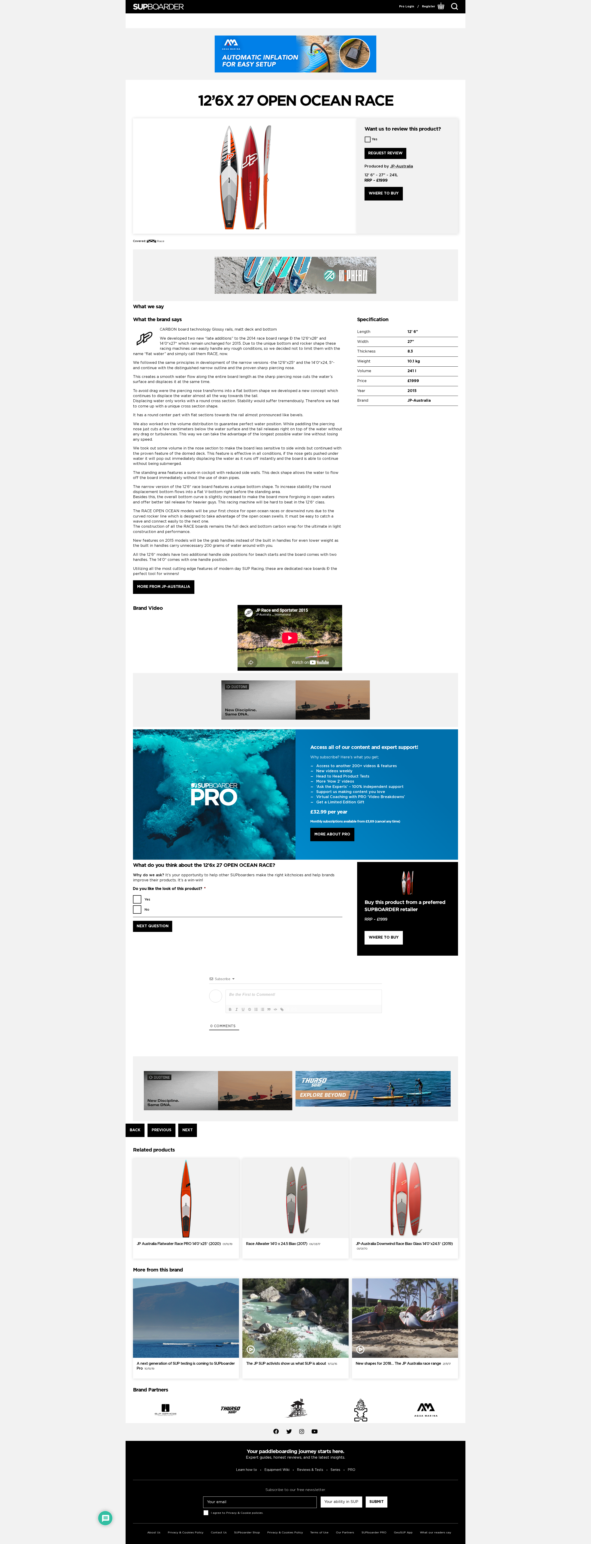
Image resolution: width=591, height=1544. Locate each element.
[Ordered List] (256, 1009)
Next (461, 1411)
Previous (129, 1411)
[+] (294, 1009)
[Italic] (236, 1009)
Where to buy (384, 193)
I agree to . (237, 1512)
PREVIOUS (161, 1130)
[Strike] (249, 1009)
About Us (153, 1532)
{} (287, 1009)
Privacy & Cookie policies (244, 1512)
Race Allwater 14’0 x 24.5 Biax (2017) (283, 1244)
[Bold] (230, 1009)
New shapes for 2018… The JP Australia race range (403, 1363)
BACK (135, 1130)
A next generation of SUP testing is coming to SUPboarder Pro (186, 1366)
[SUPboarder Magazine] (158, 7)
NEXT (187, 1130)
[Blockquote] (269, 1009)
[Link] (282, 1009)
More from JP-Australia (163, 587)
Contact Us (219, 1532)
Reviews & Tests (310, 1470)
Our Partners (345, 1532)
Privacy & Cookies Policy (185, 1532)
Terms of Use (319, 1532)
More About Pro (332, 834)
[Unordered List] (262, 1009)
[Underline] (243, 1009)
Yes (374, 139)
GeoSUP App (403, 1532)
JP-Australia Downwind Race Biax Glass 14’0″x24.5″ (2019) (404, 1246)
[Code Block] (275, 1009)
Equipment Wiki (276, 1470)
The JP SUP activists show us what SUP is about (291, 1363)
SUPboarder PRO (374, 1532)
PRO (351, 1470)
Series (335, 1470)
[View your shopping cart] (441, 6)
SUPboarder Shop (247, 1532)
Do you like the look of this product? (169, 889)
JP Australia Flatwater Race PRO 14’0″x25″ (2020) (184, 1244)
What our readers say (435, 1532)
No (147, 909)
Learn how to (246, 1470)
